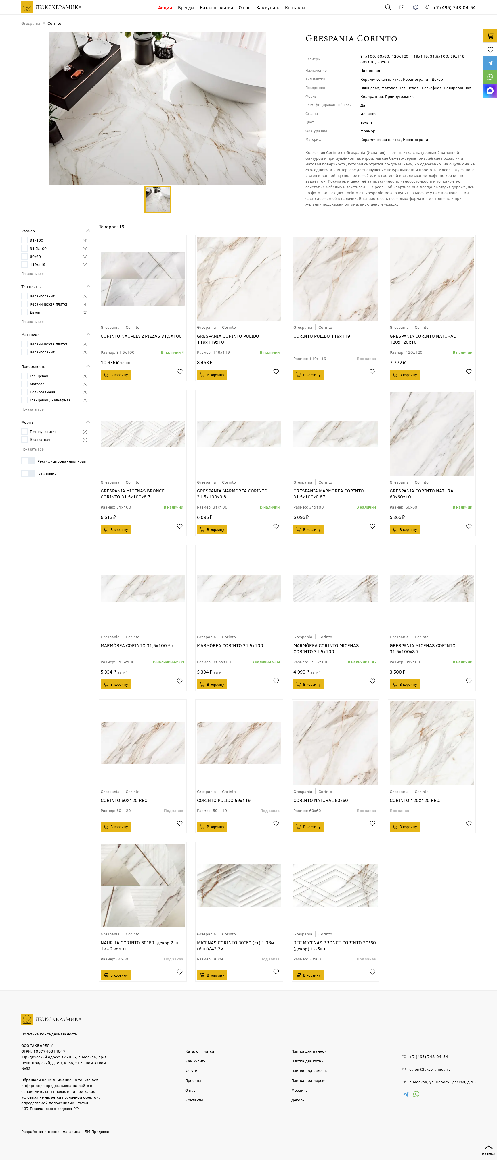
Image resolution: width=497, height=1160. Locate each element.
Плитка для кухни (307, 1061)
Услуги (191, 1070)
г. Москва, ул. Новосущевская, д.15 (442, 1081)
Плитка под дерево (309, 1080)
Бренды (186, 7)
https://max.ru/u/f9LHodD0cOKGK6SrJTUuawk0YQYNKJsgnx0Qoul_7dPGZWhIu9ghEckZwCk (490, 91)
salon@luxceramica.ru (430, 1069)
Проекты (193, 1080)
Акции (165, 7)
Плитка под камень (309, 1070)
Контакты (295, 7)
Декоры (298, 1100)
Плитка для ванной (309, 1051)
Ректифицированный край (61, 461)
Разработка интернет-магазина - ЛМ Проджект (65, 1131)
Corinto (132, 327)
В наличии (47, 473)
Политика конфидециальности (49, 1034)
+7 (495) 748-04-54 (454, 7)
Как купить (267, 7)
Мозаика (299, 1090)
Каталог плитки (216, 7)
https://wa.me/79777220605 (490, 77)
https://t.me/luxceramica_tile (490, 63)
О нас (245, 7)
